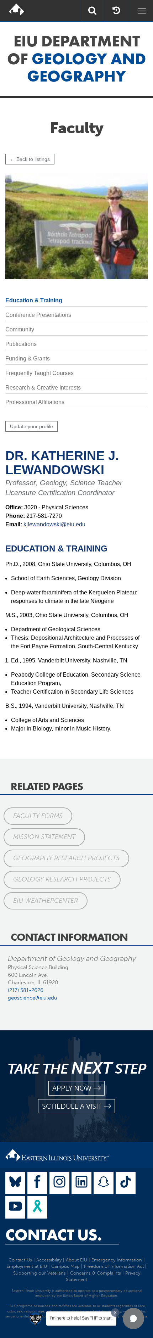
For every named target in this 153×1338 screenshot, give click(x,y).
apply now (72, 1088)
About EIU (76, 1260)
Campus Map (65, 1266)
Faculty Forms (38, 816)
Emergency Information (116, 1260)
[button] (133, 1318)
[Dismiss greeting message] (115, 1312)
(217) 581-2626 (25, 990)
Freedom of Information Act (114, 1266)
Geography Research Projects (66, 858)
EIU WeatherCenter (45, 901)
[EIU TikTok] (126, 1183)
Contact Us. (53, 1235)
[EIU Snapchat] (104, 1183)
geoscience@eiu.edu (32, 998)
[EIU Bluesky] (15, 1183)
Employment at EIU (26, 1266)
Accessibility (49, 1260)
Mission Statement (44, 837)
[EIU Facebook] (37, 1183)
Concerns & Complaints (95, 1273)
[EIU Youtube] (15, 1207)
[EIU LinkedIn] (81, 1183)
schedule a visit (72, 1106)
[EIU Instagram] (59, 1183)
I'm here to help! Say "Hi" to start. (81, 1318)
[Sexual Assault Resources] (37, 1207)
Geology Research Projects (62, 879)
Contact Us (20, 1260)
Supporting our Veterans (39, 1273)
